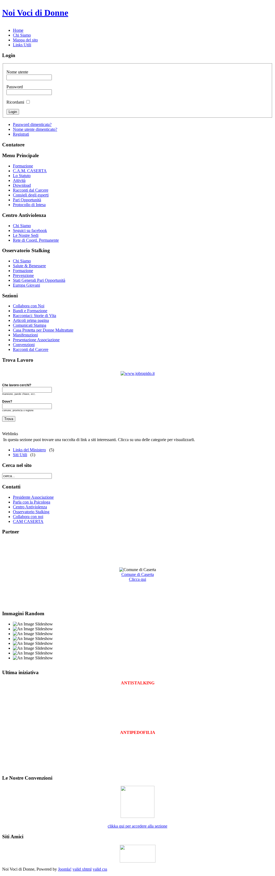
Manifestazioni (25, 335)
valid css (100, 869)
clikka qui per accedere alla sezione (137, 826)
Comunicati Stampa (29, 325)
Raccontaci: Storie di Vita (34, 315)
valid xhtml (82, 869)
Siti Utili (20, 454)
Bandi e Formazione (30, 310)
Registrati (21, 134)
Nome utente (17, 72)
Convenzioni (24, 344)
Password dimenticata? (32, 124)
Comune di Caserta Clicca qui (137, 577)
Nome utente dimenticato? (35, 129)
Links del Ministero (29, 450)
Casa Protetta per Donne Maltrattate (43, 330)
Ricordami (15, 102)
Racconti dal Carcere (30, 349)
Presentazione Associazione (36, 339)
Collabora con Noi (28, 306)
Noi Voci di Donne (35, 12)
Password (14, 87)
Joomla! (64, 869)
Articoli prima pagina (31, 320)
